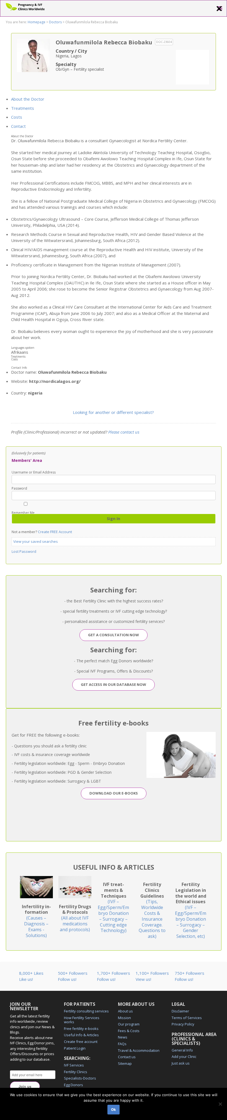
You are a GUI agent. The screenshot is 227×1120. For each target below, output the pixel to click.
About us (125, 1011)
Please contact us (123, 432)
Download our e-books (113, 793)
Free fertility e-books (81, 1028)
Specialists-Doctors (80, 1078)
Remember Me (23, 512)
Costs (16, 117)
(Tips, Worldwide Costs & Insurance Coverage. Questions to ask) (152, 910)
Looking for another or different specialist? (113, 412)
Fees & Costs (129, 1030)
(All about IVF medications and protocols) (75, 918)
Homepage (36, 22)
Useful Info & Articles (81, 1034)
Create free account (80, 1041)
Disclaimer (180, 1011)
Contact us (127, 1056)
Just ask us (181, 1063)
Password (19, 488)
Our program (129, 1024)
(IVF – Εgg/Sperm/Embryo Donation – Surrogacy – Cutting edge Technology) (113, 907)
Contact (18, 126)
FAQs (122, 1043)
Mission (124, 1017)
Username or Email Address (34, 472)
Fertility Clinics (75, 1071)
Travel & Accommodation (138, 1050)
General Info (182, 1050)
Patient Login (75, 1048)
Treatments (22, 108)
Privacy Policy (183, 1024)
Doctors (55, 22)
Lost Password (24, 551)
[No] (220, 1104)
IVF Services (74, 1065)
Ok (113, 1109)
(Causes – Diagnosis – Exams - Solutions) (36, 920)
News (122, 1037)
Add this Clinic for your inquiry (192, 66)
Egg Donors (73, 1084)
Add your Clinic (184, 1056)
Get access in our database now (113, 684)
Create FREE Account (55, 531)
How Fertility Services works (81, 1020)
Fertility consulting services (86, 1011)
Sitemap (125, 1063)
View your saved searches (35, 541)
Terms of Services (187, 1017)
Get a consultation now (113, 634)
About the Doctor (27, 99)
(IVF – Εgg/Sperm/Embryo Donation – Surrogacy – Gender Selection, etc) (190, 910)
